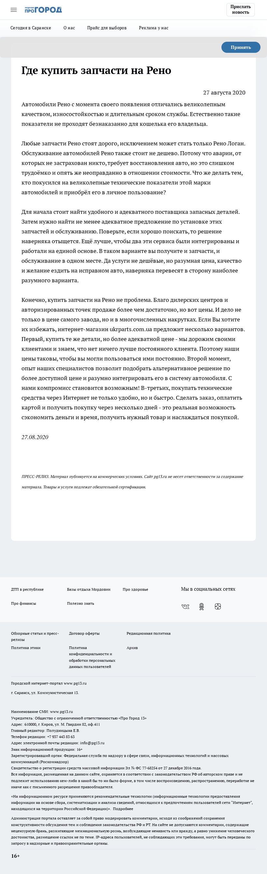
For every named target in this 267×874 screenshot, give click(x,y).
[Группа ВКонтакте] (185, 606)
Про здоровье (135, 589)
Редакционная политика (149, 633)
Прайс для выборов (107, 28)
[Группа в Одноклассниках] (201, 606)
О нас (69, 28)
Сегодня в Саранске (30, 28)
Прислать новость (241, 9)
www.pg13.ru (75, 683)
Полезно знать (80, 603)
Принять (241, 47)
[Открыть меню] (13, 9)
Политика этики (25, 647)
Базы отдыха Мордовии (88, 589)
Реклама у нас (154, 28)
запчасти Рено (61, 143)
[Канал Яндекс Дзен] (218, 606)
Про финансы (23, 603)
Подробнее (123, 808)
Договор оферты (84, 633)
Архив (132, 647)
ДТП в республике (27, 589)
